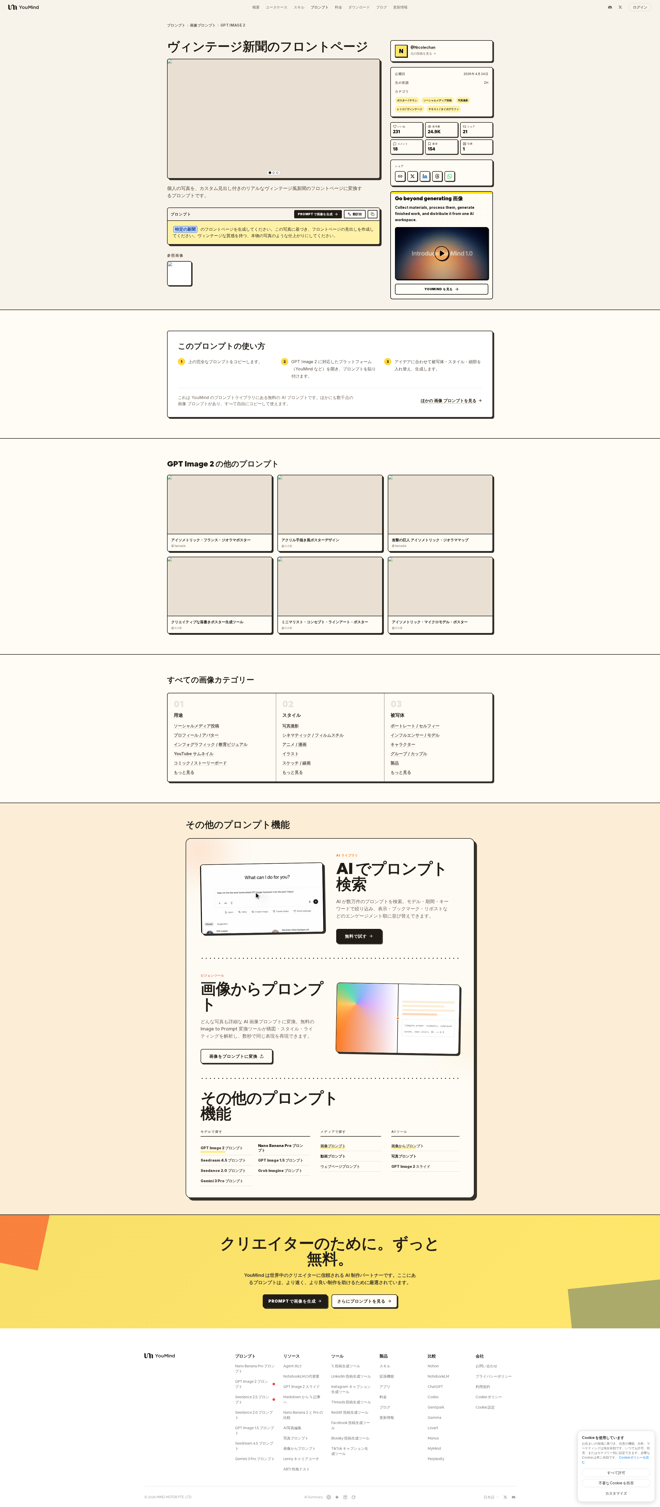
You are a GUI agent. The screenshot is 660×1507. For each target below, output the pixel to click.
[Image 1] (270, 172)
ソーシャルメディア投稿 (437, 100)
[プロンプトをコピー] (372, 214)
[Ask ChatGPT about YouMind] (328, 1497)
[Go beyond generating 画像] (441, 253)
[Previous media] (176, 118)
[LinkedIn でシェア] (425, 176)
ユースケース (276, 7)
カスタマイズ (616, 1493)
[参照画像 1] (179, 273)
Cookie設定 (485, 1407)
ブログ (381, 7)
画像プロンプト (203, 25)
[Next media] (370, 118)
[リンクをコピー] (400, 176)
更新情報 (400, 7)
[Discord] (610, 7)
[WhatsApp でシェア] (449, 176)
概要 (256, 7)
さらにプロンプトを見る (361, 1301)
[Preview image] (371, 67)
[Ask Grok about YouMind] (353, 1497)
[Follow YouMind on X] (505, 1497)
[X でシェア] (412, 176)
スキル (299, 7)
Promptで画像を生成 (315, 214)
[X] (620, 7)
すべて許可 (616, 1472)
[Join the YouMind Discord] (514, 1497)
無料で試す (356, 936)
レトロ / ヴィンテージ (409, 109)
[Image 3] (277, 173)
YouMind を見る (438, 289)
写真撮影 (463, 100)
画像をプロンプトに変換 (233, 1056)
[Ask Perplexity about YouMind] (345, 1497)
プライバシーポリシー (494, 1376)
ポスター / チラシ (407, 100)
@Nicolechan (422, 47)
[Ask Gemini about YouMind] (337, 1497)
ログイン (640, 7)
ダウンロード (359, 7)
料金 (338, 7)
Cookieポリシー (489, 1397)
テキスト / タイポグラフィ (443, 109)
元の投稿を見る (421, 53)
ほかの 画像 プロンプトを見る (448, 400)
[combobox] (491, 1497)
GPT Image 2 (232, 25)
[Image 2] (274, 173)
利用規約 (483, 1386)
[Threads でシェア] (437, 176)
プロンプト (320, 7)
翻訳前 (357, 214)
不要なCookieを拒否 (616, 1483)
